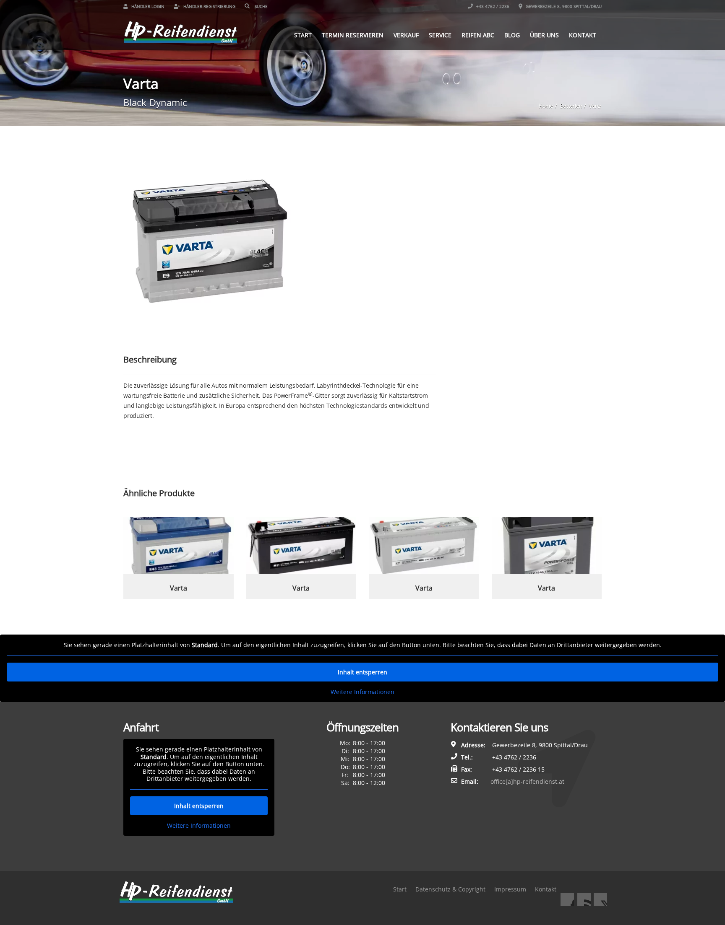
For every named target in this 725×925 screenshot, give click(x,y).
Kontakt (582, 35)
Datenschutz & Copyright (450, 889)
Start (303, 35)
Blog (512, 35)
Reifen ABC (478, 35)
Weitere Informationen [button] (362, 692)
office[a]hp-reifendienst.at (527, 781)
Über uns (544, 35)
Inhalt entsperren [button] (362, 672)
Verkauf (406, 35)
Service (440, 35)
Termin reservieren (352, 35)
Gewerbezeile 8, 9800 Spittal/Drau (563, 6)
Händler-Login (147, 6)
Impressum (510, 889)
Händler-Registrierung (208, 6)
